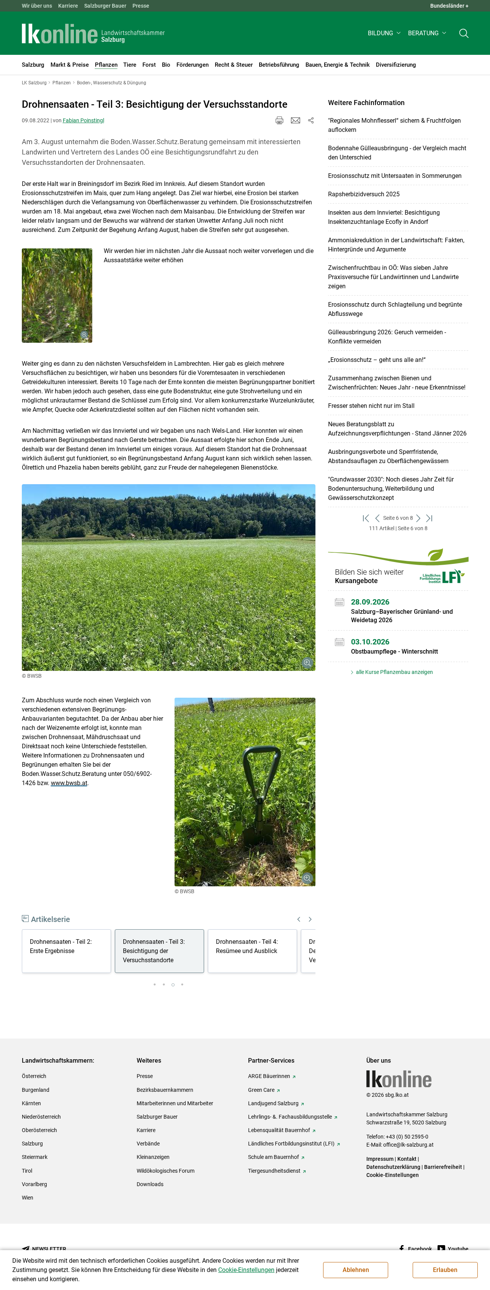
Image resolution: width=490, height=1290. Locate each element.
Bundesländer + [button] (449, 6)
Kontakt (406, 1159)
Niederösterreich (41, 1117)
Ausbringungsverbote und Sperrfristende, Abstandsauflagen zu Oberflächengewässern (388, 456)
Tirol (27, 1171)
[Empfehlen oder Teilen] (310, 120)
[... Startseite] (93, 33)
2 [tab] (163, 984)
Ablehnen (356, 1270)
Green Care (261, 1090)
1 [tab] (154, 984)
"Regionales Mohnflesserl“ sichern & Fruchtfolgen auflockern (394, 125)
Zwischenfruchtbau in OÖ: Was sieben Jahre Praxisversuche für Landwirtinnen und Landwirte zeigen (393, 277)
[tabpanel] (68, 952)
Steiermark (34, 1157)
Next (310, 919)
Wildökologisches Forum (165, 1171)
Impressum (380, 1159)
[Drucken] (279, 120)
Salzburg (32, 1143)
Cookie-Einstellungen (392, 1175)
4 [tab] (182, 984)
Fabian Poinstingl (83, 120)
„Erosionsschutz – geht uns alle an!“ (377, 359)
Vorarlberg (34, 1184)
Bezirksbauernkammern (165, 1090)
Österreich (34, 1076)
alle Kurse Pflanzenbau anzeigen (394, 672)
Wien (27, 1198)
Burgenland (35, 1090)
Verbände (148, 1143)
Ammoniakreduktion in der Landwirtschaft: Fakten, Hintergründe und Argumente (396, 245)
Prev (299, 919)
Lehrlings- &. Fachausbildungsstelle (290, 1117)
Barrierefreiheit (443, 1167)
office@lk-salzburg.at (408, 1145)
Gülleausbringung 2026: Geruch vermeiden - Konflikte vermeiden (387, 337)
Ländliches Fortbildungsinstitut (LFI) (291, 1143)
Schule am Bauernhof (273, 1157)
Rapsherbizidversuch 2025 (364, 194)
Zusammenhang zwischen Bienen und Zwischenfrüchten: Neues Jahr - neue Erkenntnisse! (397, 383)
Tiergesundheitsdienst (274, 1171)
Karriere (68, 6)
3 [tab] (173, 984)
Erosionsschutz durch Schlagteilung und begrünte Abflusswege (395, 309)
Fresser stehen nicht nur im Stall (371, 405)
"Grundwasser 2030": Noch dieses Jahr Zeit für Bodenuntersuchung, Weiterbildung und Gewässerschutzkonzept (391, 488)
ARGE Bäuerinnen (269, 1076)
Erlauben (445, 1270)
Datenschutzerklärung (393, 1167)
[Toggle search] (464, 33)
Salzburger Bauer (105, 6)
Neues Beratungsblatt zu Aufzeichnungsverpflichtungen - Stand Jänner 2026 (397, 429)
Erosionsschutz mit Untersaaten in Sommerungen (395, 175)
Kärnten (31, 1103)
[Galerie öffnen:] (57, 295)
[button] (385, 33)
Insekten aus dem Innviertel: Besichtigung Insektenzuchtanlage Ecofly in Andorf (384, 217)
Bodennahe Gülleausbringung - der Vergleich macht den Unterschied (397, 153)
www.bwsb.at (69, 783)
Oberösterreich (39, 1130)
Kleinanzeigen (153, 1157)
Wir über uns (37, 6)
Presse (140, 6)
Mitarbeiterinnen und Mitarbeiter (175, 1103)
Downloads (150, 1184)
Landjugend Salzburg (273, 1103)
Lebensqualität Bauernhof (279, 1130)
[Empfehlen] (295, 120)
